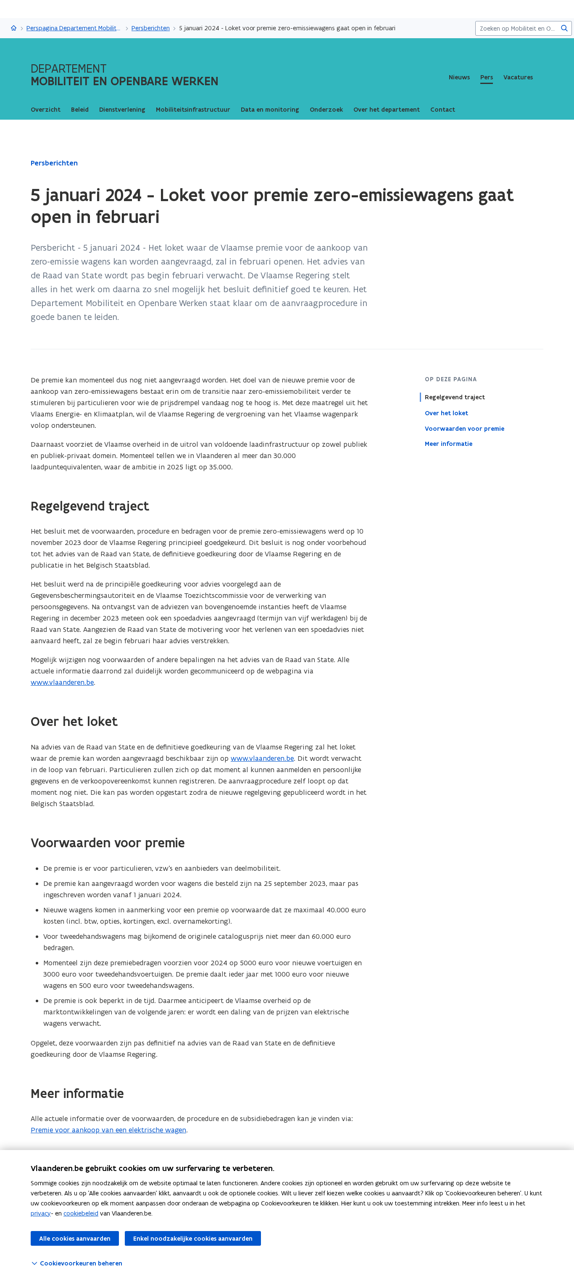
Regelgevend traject (455, 397)
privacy (41, 1213)
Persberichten (151, 28)
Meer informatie (448, 444)
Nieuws (459, 77)
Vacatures (518, 77)
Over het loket (446, 413)
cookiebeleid (80, 1213)
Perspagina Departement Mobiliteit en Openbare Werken (74, 28)
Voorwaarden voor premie (464, 428)
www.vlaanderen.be (62, 682)
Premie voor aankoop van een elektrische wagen (108, 1129)
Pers (486, 77)
